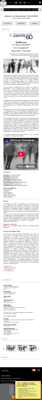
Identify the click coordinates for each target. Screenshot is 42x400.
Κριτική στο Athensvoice (10, 224)
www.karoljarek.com (8, 269)
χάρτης (5, 289)
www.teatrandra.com (8, 270)
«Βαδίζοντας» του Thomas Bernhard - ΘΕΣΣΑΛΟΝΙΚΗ (21, 16)
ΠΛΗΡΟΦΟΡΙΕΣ (21, 23)
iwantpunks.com (7, 266)
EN (11, 2)
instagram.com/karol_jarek (9, 267)
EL (9, 2)
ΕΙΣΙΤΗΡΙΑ (34, 23)
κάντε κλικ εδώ (7, 325)
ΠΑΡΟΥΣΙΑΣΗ (7, 23)
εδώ (12, 394)
